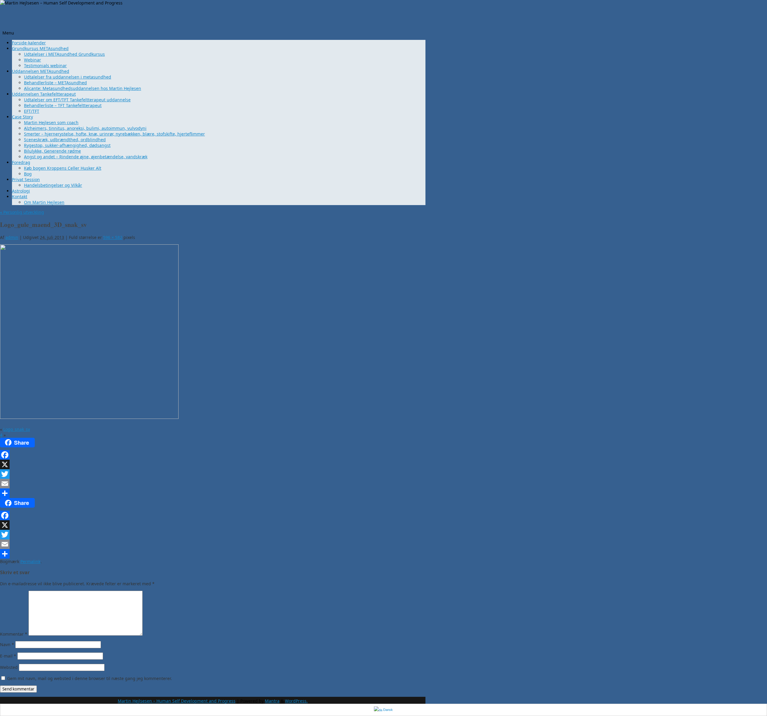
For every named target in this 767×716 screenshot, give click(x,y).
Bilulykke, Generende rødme (52, 151)
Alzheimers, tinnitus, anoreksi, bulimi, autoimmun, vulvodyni (85, 128)
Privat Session (26, 179)
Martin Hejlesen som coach (51, 122)
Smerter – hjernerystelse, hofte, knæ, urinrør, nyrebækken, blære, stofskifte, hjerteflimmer (114, 134)
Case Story (22, 117)
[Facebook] (148, 455)
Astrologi (21, 191)
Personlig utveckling (22, 212)
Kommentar (13, 634)
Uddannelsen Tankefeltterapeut (44, 94)
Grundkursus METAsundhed (40, 48)
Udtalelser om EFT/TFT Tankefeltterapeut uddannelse (77, 100)
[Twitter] (148, 474)
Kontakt (19, 196)
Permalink (30, 561)
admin (11, 237)
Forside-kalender (29, 43)
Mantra (272, 701)
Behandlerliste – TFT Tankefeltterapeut (63, 105)
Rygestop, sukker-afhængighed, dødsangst (67, 145)
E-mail (8, 656)
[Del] (148, 493)
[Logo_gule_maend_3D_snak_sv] (89, 417)
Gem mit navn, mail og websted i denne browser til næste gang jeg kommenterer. (89, 678)
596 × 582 (112, 237)
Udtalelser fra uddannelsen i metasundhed (67, 77)
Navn (7, 644)
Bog (28, 174)
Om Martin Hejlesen (44, 202)
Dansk (387, 710)
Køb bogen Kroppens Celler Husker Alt (62, 168)
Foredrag (21, 162)
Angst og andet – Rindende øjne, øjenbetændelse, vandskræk (85, 157)
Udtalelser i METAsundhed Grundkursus (64, 54)
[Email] (148, 483)
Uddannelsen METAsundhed (40, 71)
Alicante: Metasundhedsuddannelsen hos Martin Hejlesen (82, 88)
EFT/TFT (31, 111)
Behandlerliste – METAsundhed (55, 82)
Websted (9, 667)
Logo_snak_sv (16, 429)
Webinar (32, 60)
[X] (148, 464)
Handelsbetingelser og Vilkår (53, 185)
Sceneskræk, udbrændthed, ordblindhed (65, 139)
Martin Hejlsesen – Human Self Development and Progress (176, 701)
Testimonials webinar (45, 65)
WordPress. (296, 701)
